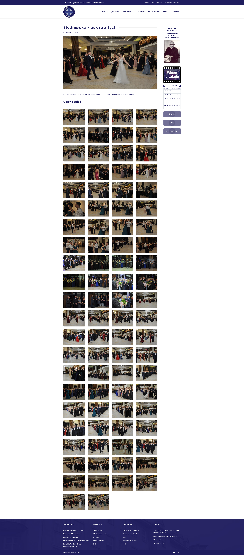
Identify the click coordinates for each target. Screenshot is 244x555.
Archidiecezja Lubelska (131, 530)
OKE (124, 544)
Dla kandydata (153, 12)
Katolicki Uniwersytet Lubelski (73, 530)
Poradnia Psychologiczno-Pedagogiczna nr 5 (72, 545)
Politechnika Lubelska (70, 537)
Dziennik (146, 3)
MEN (124, 537)
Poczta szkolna (98, 541)
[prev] (164, 86)
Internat (166, 12)
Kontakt (176, 12)
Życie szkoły (114, 12)
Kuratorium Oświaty (130, 541)
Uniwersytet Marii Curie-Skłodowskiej (76, 541)
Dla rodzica (139, 12)
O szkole (103, 12)
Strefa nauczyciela (172, 3)
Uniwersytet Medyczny (71, 534)
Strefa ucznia (157, 3)
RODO (95, 544)
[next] (180, 86)
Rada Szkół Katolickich (131, 534)
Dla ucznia (127, 12)
